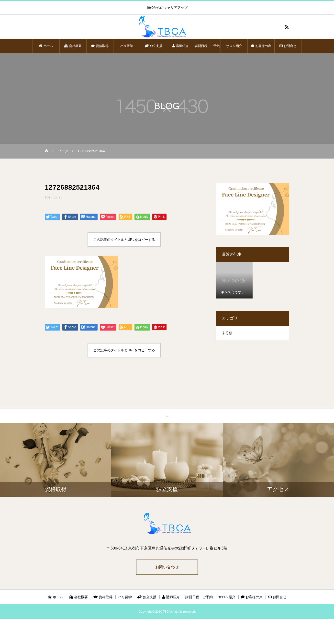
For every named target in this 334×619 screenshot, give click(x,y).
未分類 (227, 333)
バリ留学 (126, 46)
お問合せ (289, 46)
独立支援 (155, 46)
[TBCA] (167, 27)
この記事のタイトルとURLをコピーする (124, 239)
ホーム (48, 46)
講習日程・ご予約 (207, 46)
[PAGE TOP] (167, 416)
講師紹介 (182, 46)
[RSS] (286, 26)
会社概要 (75, 46)
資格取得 (102, 46)
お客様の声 (262, 46)
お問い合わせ (167, 567)
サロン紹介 (234, 46)
